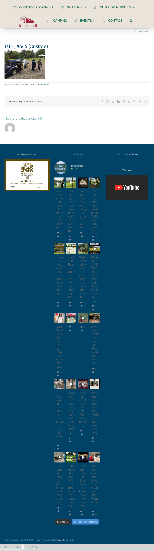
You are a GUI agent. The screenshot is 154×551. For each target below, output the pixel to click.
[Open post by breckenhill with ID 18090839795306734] (71, 248)
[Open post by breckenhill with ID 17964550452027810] (59, 457)
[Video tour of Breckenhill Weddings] (127, 187)
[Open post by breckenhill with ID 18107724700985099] (83, 248)
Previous (143, 31)
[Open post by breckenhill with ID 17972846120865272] (83, 384)
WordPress (56, 540)
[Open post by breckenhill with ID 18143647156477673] (94, 182)
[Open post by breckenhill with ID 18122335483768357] (59, 248)
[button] (131, 20)
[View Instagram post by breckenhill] (62, 186)
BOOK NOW (11, 547)
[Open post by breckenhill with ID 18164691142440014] (59, 318)
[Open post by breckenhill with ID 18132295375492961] (83, 318)
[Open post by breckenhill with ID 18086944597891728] (83, 457)
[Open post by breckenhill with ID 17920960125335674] (59, 384)
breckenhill (12, 85)
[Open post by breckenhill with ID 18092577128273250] (71, 384)
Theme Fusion (68, 540)
